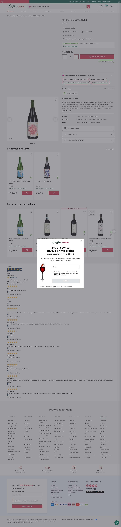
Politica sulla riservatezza (66, 286)
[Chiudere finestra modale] (81, 241)
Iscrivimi (65, 281)
